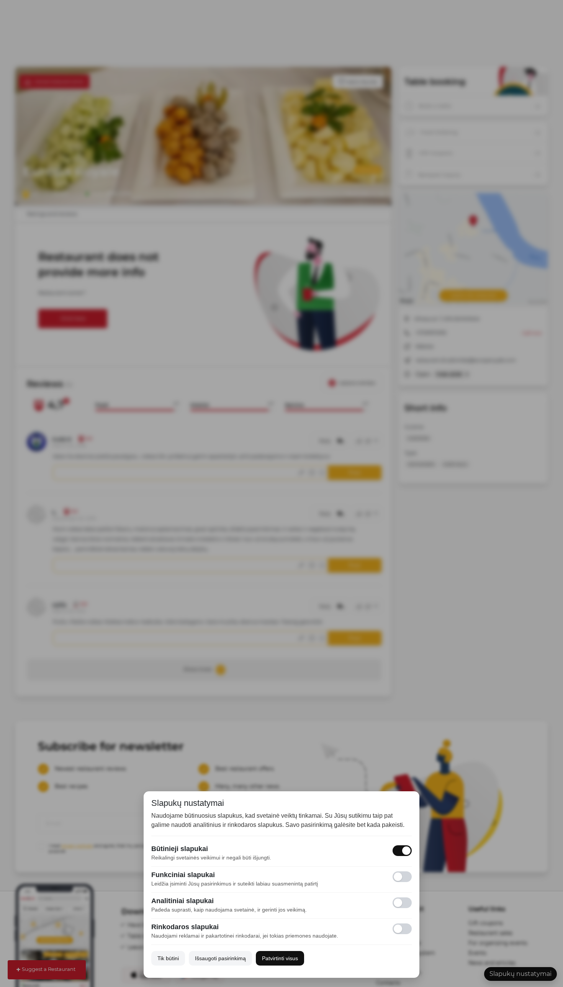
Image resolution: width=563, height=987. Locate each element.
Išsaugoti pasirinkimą (220, 958)
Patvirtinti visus (280, 958)
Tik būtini (168, 958)
